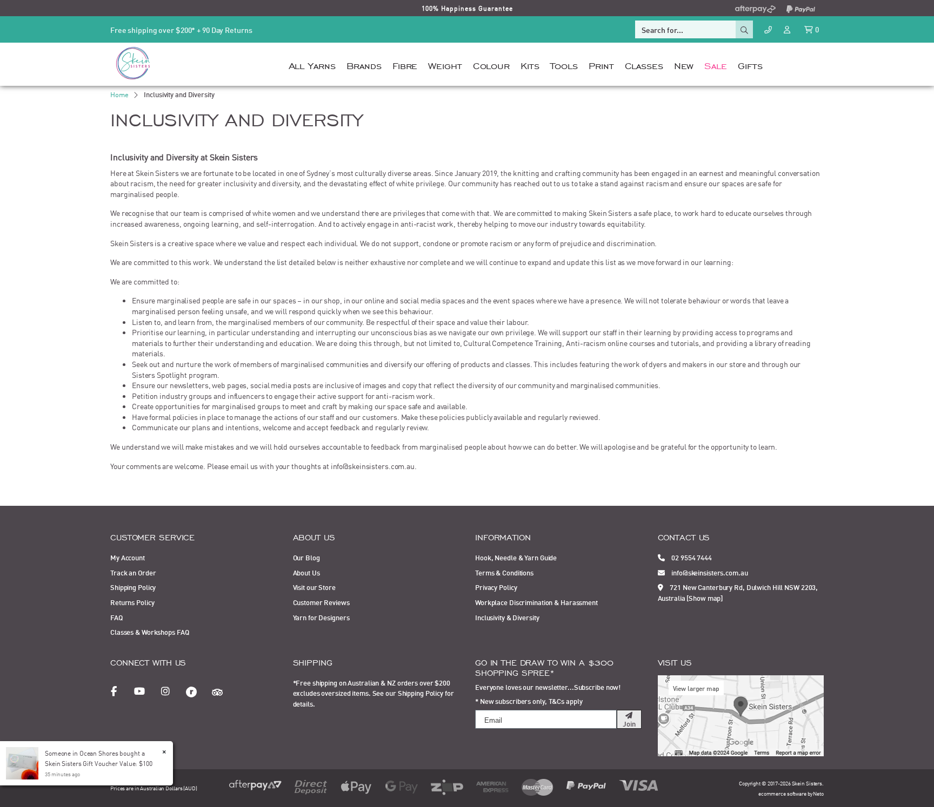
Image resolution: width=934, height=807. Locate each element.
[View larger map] (741, 714)
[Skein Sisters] (133, 62)
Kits (530, 64)
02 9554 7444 (691, 557)
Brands (364, 64)
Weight (445, 64)
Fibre (404, 64)
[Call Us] (768, 29)
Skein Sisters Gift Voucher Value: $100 (98, 763)
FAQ (116, 617)
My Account (127, 557)
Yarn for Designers (321, 617)
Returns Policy (132, 602)
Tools (564, 64)
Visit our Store (314, 587)
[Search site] (744, 29)
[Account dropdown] (788, 28)
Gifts (750, 64)
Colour (491, 64)
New (684, 64)
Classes (644, 64)
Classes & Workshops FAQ (149, 631)
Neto (818, 793)
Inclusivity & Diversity (507, 617)
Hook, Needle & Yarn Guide (516, 557)
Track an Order (133, 572)
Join (629, 723)
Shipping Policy (133, 587)
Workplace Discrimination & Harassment (536, 602)
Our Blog (306, 557)
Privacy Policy (496, 587)
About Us (306, 572)
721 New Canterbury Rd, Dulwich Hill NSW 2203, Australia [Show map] (738, 592)
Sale (715, 64)
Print (601, 64)
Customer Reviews (321, 602)
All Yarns (312, 64)
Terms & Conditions (504, 572)
